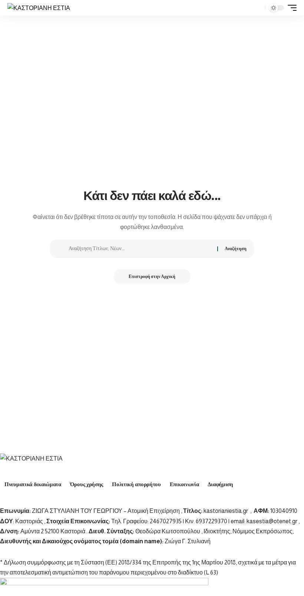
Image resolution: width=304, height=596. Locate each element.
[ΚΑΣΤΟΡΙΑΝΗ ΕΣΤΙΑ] (38, 8)
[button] (257, 8)
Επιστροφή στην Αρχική (152, 276)
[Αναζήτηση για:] (140, 248)
